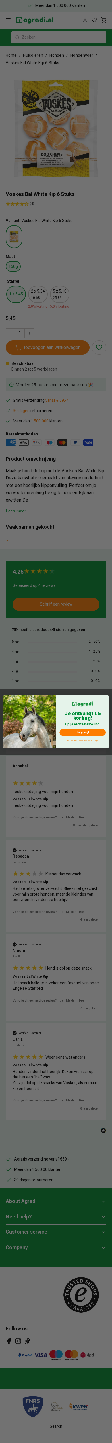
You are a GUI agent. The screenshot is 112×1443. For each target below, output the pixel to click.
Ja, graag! (82, 732)
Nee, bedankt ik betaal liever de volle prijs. (83, 740)
